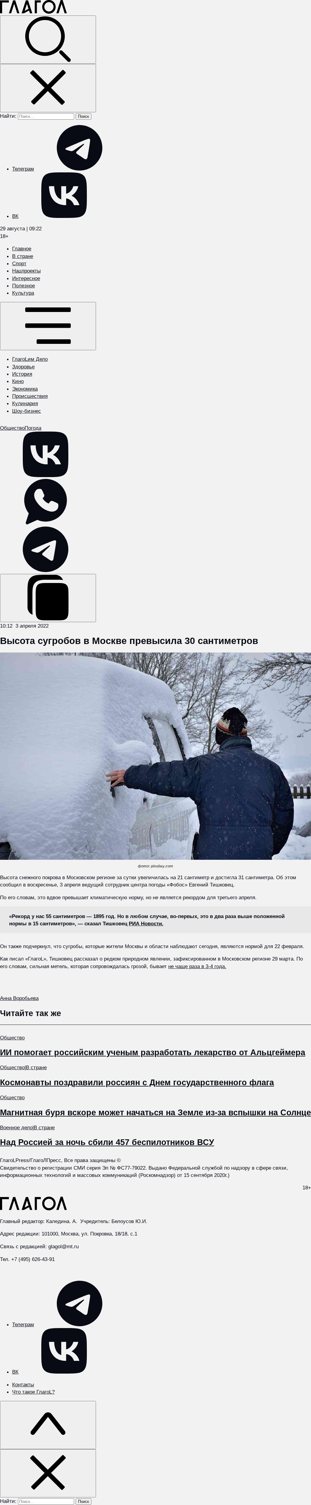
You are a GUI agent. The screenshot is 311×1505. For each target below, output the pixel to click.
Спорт (19, 263)
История (22, 374)
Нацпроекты (26, 271)
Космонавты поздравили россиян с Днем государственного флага (137, 1082)
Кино (18, 381)
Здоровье (23, 367)
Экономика (25, 389)
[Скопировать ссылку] (48, 598)
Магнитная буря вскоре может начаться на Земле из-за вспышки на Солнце (155, 1112)
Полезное (23, 286)
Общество (12, 428)
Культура (23, 293)
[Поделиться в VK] (45, 475)
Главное (21, 249)
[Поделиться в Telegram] (45, 570)
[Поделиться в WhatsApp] (45, 523)
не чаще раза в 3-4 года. (197, 966)
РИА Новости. (146, 923)
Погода (33, 428)
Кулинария (25, 403)
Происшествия (30, 396)
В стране (22, 256)
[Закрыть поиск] (48, 88)
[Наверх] (48, 1425)
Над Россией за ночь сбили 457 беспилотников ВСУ (107, 1142)
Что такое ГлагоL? (33, 1392)
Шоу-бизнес (26, 411)
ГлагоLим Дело (30, 359)
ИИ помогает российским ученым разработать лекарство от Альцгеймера (152, 1052)
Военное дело (16, 1127)
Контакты (23, 1384)
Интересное (26, 278)
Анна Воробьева (19, 998)
